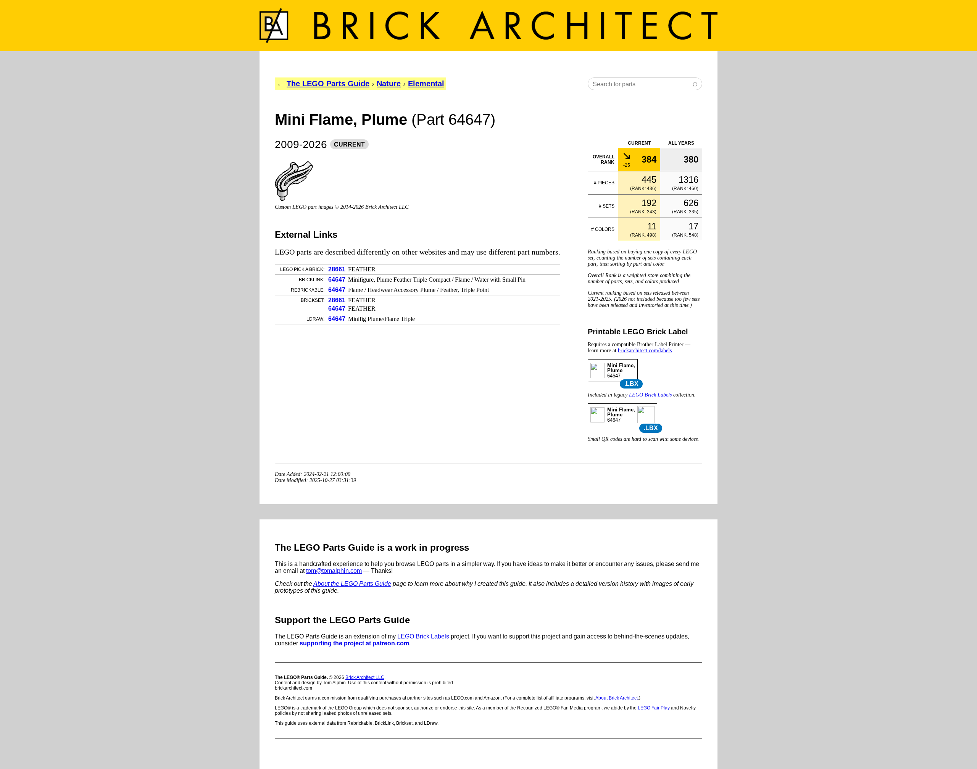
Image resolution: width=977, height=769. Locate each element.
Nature (389, 83)
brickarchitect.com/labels (645, 350)
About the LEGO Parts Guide (352, 583)
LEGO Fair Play (654, 708)
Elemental (426, 83)
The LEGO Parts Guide (328, 83)
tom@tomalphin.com (334, 570)
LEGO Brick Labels (650, 395)
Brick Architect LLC (364, 677)
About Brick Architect (616, 698)
